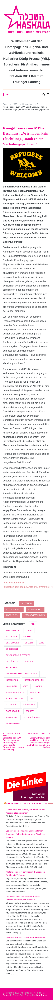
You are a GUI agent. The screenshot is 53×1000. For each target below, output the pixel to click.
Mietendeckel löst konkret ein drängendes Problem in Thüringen (25, 873)
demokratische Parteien (18, 655)
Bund (41, 643)
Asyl (30, 630)
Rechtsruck (29, 705)
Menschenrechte (15, 692)
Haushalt (30, 661)
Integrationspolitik (34, 680)
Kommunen (11, 686)
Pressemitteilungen (35, 615)
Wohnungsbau (13, 723)
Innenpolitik (12, 615)
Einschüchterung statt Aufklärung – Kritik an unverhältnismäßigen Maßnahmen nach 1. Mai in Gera (38, 740)
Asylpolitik (11, 637)
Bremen (29, 643)
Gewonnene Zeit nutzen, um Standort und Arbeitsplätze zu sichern (25, 811)
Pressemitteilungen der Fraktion (26, 803)
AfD (33, 624)
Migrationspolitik (15, 699)
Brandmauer (12, 643)
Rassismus (11, 705)
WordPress (41, 995)
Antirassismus (35, 609)
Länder (38, 686)
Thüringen (11, 717)
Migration (35, 692)
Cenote (6, 995)
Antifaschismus (13, 609)
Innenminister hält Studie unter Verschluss (25, 937)
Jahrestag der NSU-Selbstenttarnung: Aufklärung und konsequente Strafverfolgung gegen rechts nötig (13, 742)
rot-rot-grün (13, 711)
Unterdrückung (31, 717)
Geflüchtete (12, 661)
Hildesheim (11, 668)
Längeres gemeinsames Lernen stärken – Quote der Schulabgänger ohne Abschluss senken (25, 834)
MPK (32, 699)
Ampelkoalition (13, 630)
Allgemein (26, 603)
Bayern (27, 637)
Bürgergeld (12, 649)
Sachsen (30, 711)
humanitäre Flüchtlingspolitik (21, 674)
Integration (12, 680)
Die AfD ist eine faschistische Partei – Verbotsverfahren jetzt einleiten (23, 898)
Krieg (25, 686)
